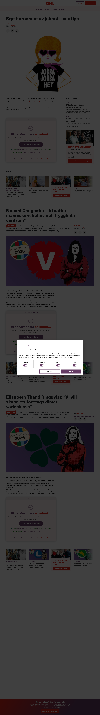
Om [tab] (72, 345)
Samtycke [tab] (28, 345)
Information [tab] (50, 345)
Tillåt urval (49, 371)
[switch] (42, 365)
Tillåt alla (71, 371)
